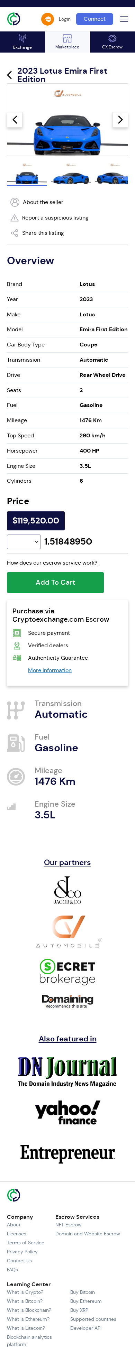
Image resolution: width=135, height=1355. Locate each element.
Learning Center (29, 1284)
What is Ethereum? (28, 1319)
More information (50, 670)
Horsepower (22, 450)
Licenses (16, 1234)
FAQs (12, 1269)
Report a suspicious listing (55, 217)
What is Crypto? (25, 1292)
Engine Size (21, 466)
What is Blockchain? (29, 1310)
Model (15, 329)
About (13, 1225)
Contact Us (19, 1260)
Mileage (17, 420)
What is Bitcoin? (25, 1301)
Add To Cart (55, 582)
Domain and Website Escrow (87, 1234)
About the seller (43, 202)
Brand (14, 284)
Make (13, 314)
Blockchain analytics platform (29, 1340)
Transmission (23, 359)
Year (12, 299)
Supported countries (93, 1319)
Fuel (12, 405)
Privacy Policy (22, 1252)
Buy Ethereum (86, 1301)
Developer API (85, 1328)
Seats (14, 390)
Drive (13, 375)
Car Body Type (26, 344)
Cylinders (19, 480)
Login (65, 19)
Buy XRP (79, 1310)
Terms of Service (25, 1243)
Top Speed (20, 435)
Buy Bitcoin (82, 1292)
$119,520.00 (35, 521)
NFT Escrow (68, 1225)
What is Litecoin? (26, 1328)
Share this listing (43, 233)
